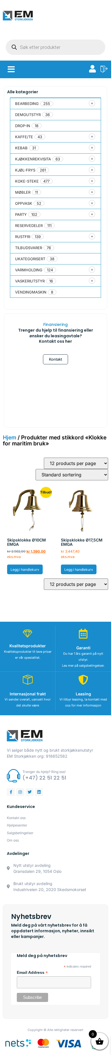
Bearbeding (27, 103)
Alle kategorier (22, 92)
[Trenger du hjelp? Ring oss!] (13, 775)
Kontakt (55, 359)
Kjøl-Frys (25, 170)
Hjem (9, 437)
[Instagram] (20, 792)
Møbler (22, 192)
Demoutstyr (28, 114)
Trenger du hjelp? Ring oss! (43, 772)
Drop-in (22, 125)
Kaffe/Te (24, 137)
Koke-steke (27, 181)
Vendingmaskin (30, 292)
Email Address (32, 973)
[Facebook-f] (11, 792)
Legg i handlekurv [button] (25, 569)
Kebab (21, 148)
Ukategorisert (30, 259)
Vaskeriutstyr (30, 281)
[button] (11, 69)
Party (21, 214)
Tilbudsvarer (28, 247)
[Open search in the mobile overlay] (55, 47)
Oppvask (23, 203)
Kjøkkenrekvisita (33, 159)
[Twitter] (30, 792)
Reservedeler (29, 225)
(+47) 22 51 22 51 (44, 777)
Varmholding (28, 270)
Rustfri (22, 236)
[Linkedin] (39, 792)
